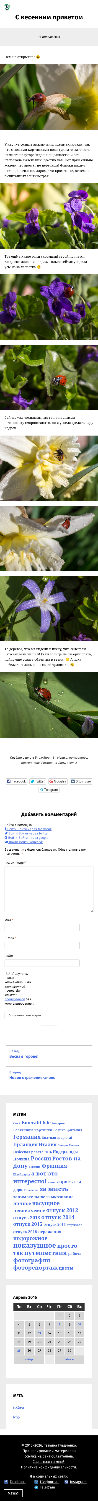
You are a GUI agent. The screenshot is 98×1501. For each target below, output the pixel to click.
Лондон (63, 1145)
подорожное (30, 1238)
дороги (20, 1189)
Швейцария (21, 1174)
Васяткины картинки (32, 1130)
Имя (9, 920)
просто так (30, 763)
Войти (18, 1408)
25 (19, 1350)
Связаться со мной (48, 1462)
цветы (72, 763)
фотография (31, 1260)
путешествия (45, 1253)
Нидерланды (65, 1151)
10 (79, 1324)
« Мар (29, 1359)
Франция (54, 1165)
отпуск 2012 (62, 1210)
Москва (74, 1145)
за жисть (54, 1188)
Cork (17, 1123)
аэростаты (69, 1182)
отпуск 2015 (27, 1224)
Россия (41, 1158)
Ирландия (25, 1144)
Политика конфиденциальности (48, 1467)
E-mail (10, 938)
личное (22, 1203)
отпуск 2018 (25, 1231)
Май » (69, 1359)
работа (75, 1253)
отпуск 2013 (26, 1217)
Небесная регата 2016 (32, 1151)
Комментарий (15, 863)
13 (39, 1333)
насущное (46, 1203)
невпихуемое (29, 1210)
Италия (48, 1144)
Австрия (58, 1123)
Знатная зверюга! (57, 1137)
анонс (52, 1182)
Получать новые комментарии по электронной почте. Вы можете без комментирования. (19, 988)
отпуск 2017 (74, 1224)
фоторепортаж (35, 1267)
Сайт (9, 956)
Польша (21, 1159)
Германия (27, 1136)
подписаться (15, 999)
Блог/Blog (42, 757)
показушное (78, 757)
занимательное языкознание (43, 1196)
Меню (13, 1494)
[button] (16, 781)
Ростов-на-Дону (53, 763)
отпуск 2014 (57, 1217)
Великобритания (67, 1130)
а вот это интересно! (35, 1177)
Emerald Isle (36, 1122)
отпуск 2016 (55, 1224)
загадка (33, 1190)
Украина (35, 1166)
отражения (49, 1231)
